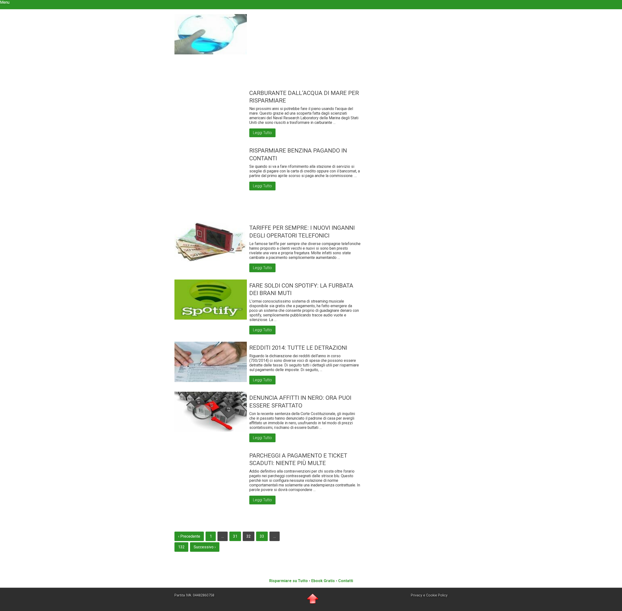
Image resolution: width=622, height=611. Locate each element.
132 (181, 547)
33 (262, 536)
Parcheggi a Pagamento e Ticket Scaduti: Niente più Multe (298, 459)
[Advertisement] (306, 53)
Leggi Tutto (262, 132)
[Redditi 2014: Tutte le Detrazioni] (210, 362)
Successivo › (205, 547)
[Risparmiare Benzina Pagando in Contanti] (210, 180)
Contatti (345, 580)
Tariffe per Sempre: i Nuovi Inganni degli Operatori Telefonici (302, 231)
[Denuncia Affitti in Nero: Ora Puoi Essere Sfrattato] (210, 412)
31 (235, 536)
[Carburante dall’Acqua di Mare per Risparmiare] (210, 34)
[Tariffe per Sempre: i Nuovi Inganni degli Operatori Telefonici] (210, 242)
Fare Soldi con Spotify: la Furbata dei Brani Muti (301, 289)
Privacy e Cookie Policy (429, 595)
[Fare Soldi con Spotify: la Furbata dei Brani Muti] (210, 300)
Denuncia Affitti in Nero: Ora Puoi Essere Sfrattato (300, 401)
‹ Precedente (189, 536)
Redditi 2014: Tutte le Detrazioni (298, 347)
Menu (4, 2)
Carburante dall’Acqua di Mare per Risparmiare (304, 97)
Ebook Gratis (323, 580)
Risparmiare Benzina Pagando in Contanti (298, 154)
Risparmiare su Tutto (288, 580)
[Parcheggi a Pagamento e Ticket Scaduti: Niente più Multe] (210, 486)
